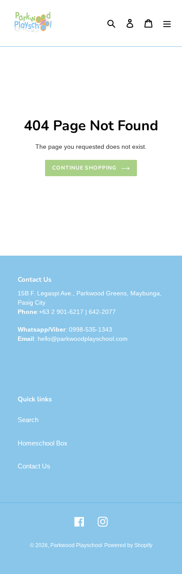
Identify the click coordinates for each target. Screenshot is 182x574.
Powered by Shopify (128, 545)
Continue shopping (84, 167)
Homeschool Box (43, 443)
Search (28, 419)
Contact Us (34, 466)
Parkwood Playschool (76, 545)
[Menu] (167, 23)
